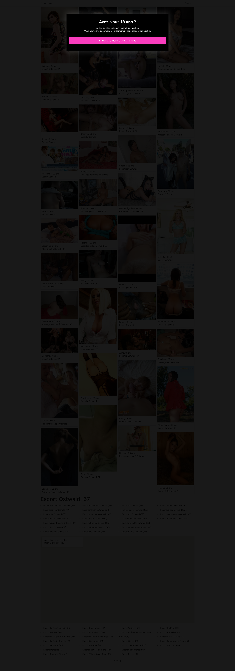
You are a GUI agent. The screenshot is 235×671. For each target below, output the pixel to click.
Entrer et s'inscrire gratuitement (117, 40)
